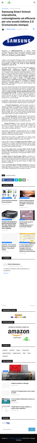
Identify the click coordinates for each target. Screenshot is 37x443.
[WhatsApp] (20, 179)
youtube (5, 356)
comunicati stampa (15, 8)
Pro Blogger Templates (15, 438)
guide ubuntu (17, 353)
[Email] (24, 179)
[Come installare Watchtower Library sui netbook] (6, 401)
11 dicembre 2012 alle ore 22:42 (15, 266)
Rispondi (6, 273)
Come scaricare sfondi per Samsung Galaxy (9, 201)
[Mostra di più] (28, 179)
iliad (24, 353)
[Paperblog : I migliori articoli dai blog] (6, 424)
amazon (5, 350)
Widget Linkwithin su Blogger (20, 383)
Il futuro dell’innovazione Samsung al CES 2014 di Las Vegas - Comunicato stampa (26, 203)
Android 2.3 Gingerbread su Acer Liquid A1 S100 (23, 391)
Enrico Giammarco (14, 264)
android (12, 350)
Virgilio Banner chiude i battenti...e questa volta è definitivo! (21, 407)
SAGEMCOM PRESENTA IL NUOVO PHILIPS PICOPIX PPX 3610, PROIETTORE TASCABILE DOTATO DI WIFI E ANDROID (9, 225)
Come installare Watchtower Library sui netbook (23, 399)
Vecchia (32, 305)
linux (29, 353)
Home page (5, 8)
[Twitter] (16, 179)
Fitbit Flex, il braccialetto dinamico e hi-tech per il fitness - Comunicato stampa (9, 247)
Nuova (4, 305)
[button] (2, 2)
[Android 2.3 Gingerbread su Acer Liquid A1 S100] (6, 393)
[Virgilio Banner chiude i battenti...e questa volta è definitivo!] (6, 409)
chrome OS (25, 350)
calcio (18, 350)
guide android (7, 353)
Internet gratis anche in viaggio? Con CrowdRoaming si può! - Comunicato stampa (26, 224)
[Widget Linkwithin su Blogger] (6, 385)
